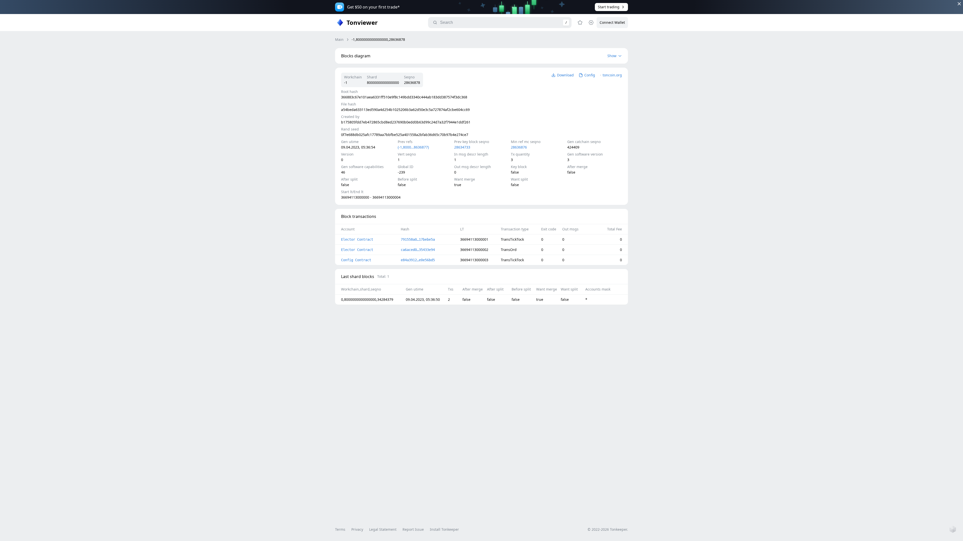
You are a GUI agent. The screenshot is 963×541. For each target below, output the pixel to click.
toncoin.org (612, 75)
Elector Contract (357, 239)
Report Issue (413, 529)
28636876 (519, 147)
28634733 (462, 147)
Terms (340, 529)
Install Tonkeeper (444, 529)
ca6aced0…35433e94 (418, 250)
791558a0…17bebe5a (418, 239)
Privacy (357, 529)
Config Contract (356, 260)
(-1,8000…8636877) (413, 147)
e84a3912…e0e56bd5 (418, 260)
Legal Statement (382, 529)
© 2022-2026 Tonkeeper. (608, 529)
